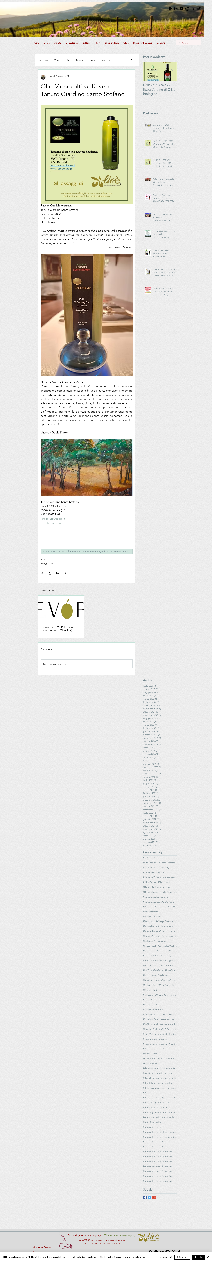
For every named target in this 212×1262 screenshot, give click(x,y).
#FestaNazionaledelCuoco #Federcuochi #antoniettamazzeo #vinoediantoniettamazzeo (160, 950)
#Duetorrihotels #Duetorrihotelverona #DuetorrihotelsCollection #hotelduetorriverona (160, 931)
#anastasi (167, 1102)
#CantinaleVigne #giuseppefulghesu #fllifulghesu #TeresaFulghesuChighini (160, 877)
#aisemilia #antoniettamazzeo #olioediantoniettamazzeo (160, 1078)
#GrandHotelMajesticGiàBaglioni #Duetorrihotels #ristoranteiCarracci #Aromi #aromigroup (160, 960)
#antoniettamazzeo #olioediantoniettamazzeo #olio (160, 1166)
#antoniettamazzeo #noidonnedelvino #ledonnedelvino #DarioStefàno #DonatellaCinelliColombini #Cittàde (160, 1137)
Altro (104, 60)
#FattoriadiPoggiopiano (154, 941)
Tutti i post (43, 60)
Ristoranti (79, 60)
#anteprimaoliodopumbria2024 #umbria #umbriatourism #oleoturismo (160, 1117)
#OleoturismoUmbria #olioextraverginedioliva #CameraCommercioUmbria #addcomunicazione (160, 994)
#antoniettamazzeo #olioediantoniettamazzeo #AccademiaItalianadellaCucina (160, 1146)
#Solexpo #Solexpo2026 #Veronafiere (160, 1029)
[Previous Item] (148, 71)
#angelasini (162, 1107)
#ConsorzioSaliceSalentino (155, 896)
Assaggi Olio (47, 563)
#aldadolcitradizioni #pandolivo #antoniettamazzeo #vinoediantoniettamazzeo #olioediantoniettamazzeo (160, 1097)
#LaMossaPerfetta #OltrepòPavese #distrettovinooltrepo (160, 980)
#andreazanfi (149, 1107)
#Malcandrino (149, 985)
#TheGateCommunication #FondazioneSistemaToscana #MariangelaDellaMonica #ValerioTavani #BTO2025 (160, 1043)
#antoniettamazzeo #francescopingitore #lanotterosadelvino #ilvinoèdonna (160, 1132)
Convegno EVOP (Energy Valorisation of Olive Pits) (57, 628)
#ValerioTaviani (150, 1053)
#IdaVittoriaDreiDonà (153, 970)
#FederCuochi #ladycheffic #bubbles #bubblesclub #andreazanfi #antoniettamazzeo (160, 945)
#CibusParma (149, 882)
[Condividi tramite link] (64, 573)
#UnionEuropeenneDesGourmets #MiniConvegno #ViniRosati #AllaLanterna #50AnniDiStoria (160, 1048)
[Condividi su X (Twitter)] (49, 573)
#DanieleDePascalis (152, 916)
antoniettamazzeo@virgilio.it (111, 1239)
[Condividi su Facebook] (42, 573)
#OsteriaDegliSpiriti (152, 999)
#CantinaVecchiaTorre (153, 872)
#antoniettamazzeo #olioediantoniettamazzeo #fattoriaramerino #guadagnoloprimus (160, 1156)
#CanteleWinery (161, 867)
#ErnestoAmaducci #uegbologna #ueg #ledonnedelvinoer (160, 936)
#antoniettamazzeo (152, 1127)
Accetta (198, 1257)
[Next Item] (172, 71)
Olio (67, 60)
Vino (56, 60)
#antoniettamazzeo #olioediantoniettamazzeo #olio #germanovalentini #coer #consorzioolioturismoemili (160, 1171)
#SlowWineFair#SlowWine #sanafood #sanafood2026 (160, 1019)
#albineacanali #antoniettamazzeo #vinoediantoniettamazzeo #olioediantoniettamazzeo (160, 1088)
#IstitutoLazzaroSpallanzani (156, 975)
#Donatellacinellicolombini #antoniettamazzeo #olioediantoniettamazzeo (160, 926)
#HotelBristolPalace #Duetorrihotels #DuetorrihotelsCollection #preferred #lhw (160, 965)
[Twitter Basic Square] (149, 1197)
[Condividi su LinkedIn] (57, 573)
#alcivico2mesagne (152, 1092)
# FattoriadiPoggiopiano (155, 857)
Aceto (93, 60)
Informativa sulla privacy (135, 1257)
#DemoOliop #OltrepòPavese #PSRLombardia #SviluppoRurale (160, 921)
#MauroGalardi (150, 990)
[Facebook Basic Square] (145, 1197)
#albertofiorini (149, 1083)
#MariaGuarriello (166, 985)
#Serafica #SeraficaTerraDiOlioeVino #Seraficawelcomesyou (160, 1014)
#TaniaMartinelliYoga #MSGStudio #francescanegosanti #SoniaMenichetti (160, 1034)
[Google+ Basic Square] (154, 1197)
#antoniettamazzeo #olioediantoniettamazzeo (160, 1141)
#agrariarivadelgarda (153, 1073)
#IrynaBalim (170, 970)
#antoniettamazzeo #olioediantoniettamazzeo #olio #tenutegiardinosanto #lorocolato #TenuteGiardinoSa (88, 551)
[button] (131, 60)
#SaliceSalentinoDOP (153, 1009)
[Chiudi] (208, 1257)
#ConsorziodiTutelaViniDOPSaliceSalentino (160, 901)
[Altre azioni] (131, 77)
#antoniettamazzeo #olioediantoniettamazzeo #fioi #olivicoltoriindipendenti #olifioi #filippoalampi (160, 1161)
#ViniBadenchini (150, 1063)
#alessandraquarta (152, 1102)
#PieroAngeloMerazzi (153, 1004)
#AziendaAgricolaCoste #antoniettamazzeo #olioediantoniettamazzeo (160, 862)
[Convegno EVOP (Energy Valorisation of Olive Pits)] (61, 608)
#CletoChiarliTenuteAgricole (156, 887)
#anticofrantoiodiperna (154, 1122)
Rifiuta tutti (182, 1257)
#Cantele (147, 867)
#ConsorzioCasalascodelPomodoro (160, 892)
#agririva (169, 1073)
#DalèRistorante (150, 911)
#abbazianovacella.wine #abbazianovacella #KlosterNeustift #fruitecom (160, 1068)
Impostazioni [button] (166, 1257)
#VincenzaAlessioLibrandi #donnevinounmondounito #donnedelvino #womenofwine (160, 1058)
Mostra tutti (127, 589)
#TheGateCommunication (155, 1039)
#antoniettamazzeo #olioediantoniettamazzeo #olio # (160, 1181)
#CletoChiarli (164, 882)
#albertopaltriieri (166, 1083)
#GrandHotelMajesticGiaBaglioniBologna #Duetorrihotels (160, 955)
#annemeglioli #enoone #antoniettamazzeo (160, 1112)
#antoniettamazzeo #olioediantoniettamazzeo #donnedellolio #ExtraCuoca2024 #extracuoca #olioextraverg (160, 1151)
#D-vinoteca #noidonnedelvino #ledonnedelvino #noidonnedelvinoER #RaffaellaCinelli (160, 906)
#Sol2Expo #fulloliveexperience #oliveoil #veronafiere (160, 1024)
